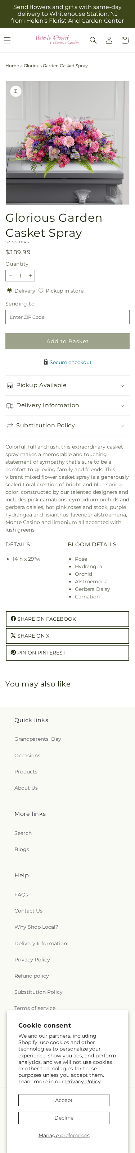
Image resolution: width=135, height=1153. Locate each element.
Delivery (25, 291)
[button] (93, 40)
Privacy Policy (83, 1081)
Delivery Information (40, 943)
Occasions (27, 755)
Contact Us (28, 911)
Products (25, 771)
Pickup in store (65, 291)
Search (23, 833)
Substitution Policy (38, 992)
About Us (26, 788)
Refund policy (31, 976)
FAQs (21, 894)
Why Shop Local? (36, 927)
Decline (63, 1118)
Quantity (16, 264)
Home (12, 65)
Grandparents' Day (37, 739)
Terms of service (34, 1008)
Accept (64, 1100)
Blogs (21, 849)
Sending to (30, 304)
